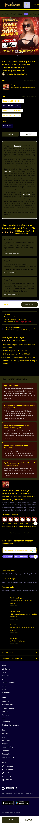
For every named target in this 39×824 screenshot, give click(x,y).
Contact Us (6, 754)
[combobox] (27, 5)
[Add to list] (4, 519)
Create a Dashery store (10, 725)
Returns (4, 737)
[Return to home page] (12, 5)
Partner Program (8, 708)
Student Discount (8, 683)
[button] (28, 523)
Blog (3, 679)
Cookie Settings (8, 757)
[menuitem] (5, 14)
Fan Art (4, 672)
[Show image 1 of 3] (17, 55)
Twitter (8, 773)
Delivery (5, 734)
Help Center (6, 740)
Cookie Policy (29, 793)
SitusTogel (5, 14)
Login (4, 686)
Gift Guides (6, 669)
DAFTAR (28, 820)
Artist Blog (6, 722)
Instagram (9, 766)
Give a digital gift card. (23, 321)
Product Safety (7, 747)
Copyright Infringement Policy (13, 658)
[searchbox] (19, 550)
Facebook (9, 769)
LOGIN (10, 820)
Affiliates (5, 711)
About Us (5, 701)
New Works (6, 676)
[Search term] (27, 5)
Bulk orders (6, 693)
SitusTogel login (19, 14)
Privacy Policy (18, 793)
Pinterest (9, 780)
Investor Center (7, 705)
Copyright (5, 751)
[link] (7, 556)
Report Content (7, 652)
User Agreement (7, 793)
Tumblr (8, 776)
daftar (4, 689)
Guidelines (5, 744)
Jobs (3, 718)
